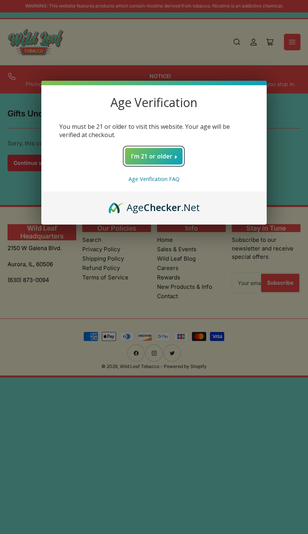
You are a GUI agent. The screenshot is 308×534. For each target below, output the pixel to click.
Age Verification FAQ (154, 179)
